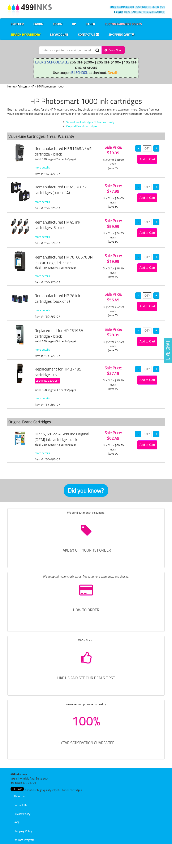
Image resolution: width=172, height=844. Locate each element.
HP (74, 24)
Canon (38, 24)
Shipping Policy (23, 831)
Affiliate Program (24, 840)
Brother (17, 24)
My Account (59, 34)
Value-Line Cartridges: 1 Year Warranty (90, 122)
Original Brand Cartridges (81, 126)
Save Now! (114, 50)
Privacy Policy (22, 814)
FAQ (16, 822)
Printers (23, 86)
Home (11, 86)
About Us (19, 796)
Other (90, 24)
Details (113, 72)
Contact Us (87, 34)
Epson (57, 24)
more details (42, 167)
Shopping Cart (119, 34)
